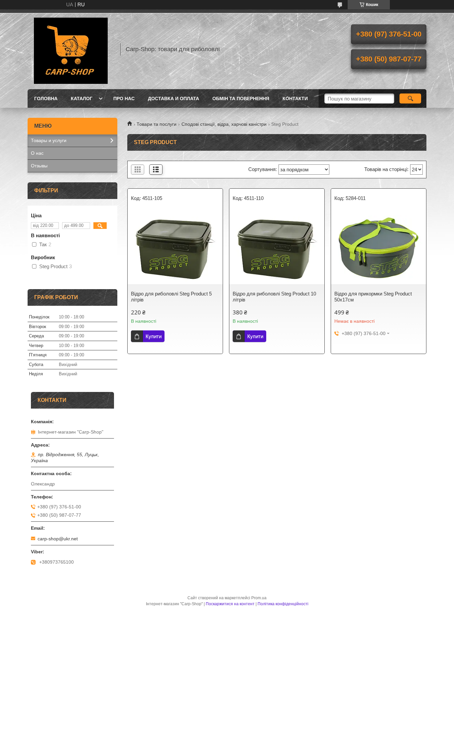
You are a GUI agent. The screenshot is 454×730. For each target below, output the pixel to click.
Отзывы (39, 165)
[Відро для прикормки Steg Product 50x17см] (378, 247)
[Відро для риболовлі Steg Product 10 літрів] (277, 247)
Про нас (124, 98)
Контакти (295, 98)
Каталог (81, 98)
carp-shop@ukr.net (58, 538)
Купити (154, 336)
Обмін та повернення (240, 98)
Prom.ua (259, 598)
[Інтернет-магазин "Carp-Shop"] (71, 49)
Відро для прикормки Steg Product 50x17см (373, 296)
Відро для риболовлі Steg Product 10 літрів (274, 296)
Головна (45, 98)
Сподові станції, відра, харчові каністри (224, 124)
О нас (37, 153)
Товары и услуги (48, 140)
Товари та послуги (156, 124)
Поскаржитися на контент (230, 604)
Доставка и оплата (173, 98)
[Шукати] (410, 98)
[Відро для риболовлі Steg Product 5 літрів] (175, 247)
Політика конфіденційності (283, 604)
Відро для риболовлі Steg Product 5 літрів (171, 296)
